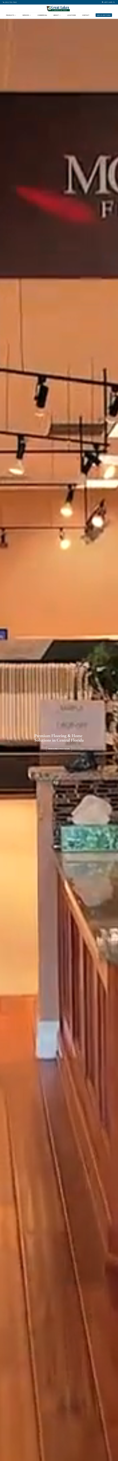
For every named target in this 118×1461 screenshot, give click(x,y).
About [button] (56, 15)
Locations (71, 15)
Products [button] (10, 15)
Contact (85, 15)
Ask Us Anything (104, 15)
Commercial (42, 15)
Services (25, 15)
